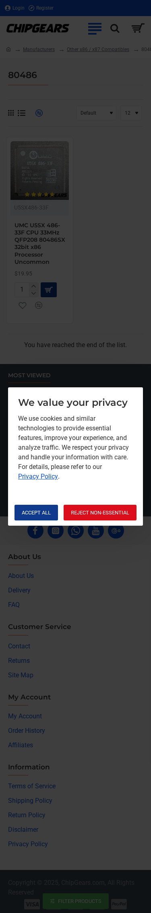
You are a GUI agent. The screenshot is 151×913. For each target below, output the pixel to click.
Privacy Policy (38, 476)
